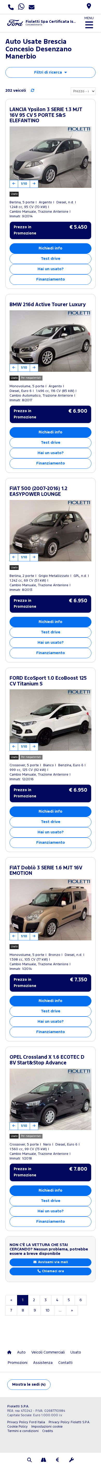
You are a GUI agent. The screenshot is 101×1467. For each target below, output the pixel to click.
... (60, 1310)
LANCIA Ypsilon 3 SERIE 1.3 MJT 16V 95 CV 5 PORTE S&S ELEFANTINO (46, 115)
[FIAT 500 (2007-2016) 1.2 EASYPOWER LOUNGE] (50, 530)
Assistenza (43, 1362)
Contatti (65, 1362)
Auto (21, 1352)
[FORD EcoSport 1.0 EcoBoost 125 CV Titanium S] (50, 720)
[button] (29, 1460)
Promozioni (17, 1362)
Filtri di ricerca (48, 72)
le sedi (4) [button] (29, 1384)
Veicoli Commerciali (48, 1352)
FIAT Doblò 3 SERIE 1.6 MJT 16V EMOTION (46, 871)
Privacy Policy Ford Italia (26, 1422)
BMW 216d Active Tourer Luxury (48, 305)
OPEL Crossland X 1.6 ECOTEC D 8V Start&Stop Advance (47, 1060)
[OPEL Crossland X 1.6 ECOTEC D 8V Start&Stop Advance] (50, 1099)
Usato (75, 1352)
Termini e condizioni (23, 1431)
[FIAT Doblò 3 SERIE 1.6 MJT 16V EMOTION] (50, 909)
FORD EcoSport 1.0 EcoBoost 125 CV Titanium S (48, 681)
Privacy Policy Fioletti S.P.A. (69, 1422)
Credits (47, 1431)
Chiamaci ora (52, 1271)
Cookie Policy (17, 1426)
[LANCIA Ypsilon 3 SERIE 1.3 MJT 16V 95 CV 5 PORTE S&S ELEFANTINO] (50, 157)
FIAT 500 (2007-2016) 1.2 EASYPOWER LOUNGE (38, 491)
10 (47, 1310)
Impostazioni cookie (46, 1426)
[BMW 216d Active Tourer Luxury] (50, 341)
